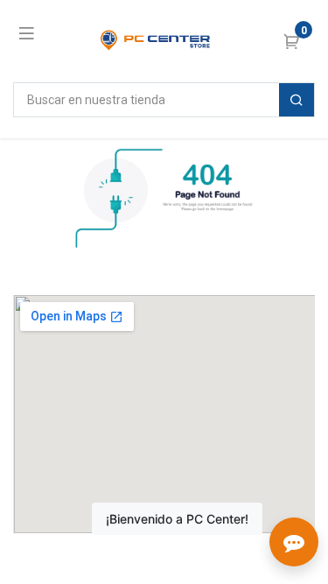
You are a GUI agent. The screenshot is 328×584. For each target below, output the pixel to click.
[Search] (296, 99)
